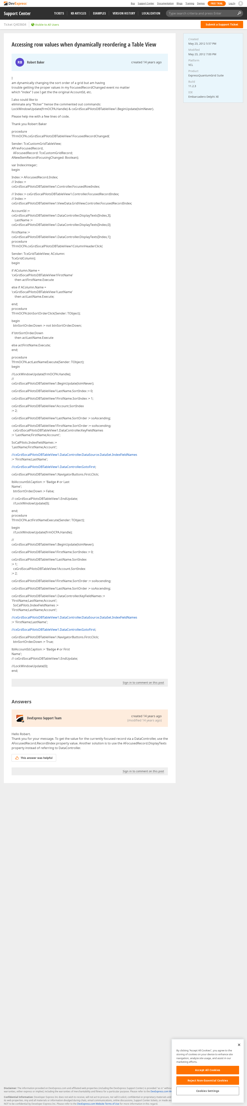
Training (189, 3)
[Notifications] (240, 3)
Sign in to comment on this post (143, 682)
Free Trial (217, 3)
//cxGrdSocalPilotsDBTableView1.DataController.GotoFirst (53, 467)
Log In (232, 3)
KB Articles (78, 13)
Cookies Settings (207, 1091)
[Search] (239, 13)
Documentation (165, 3)
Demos (201, 3)
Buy (133, 3)
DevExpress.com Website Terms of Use (98, 1103)
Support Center (146, 3)
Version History (124, 13)
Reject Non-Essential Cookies (208, 1080)
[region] (208, 1071)
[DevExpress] (15, 4)
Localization (151, 13)
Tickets (59, 13)
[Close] (239, 1045)
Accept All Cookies (207, 1070)
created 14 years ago (146, 62)
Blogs (180, 3)
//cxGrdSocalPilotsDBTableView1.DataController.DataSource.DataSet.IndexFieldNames (74, 455)
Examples (99, 13)
